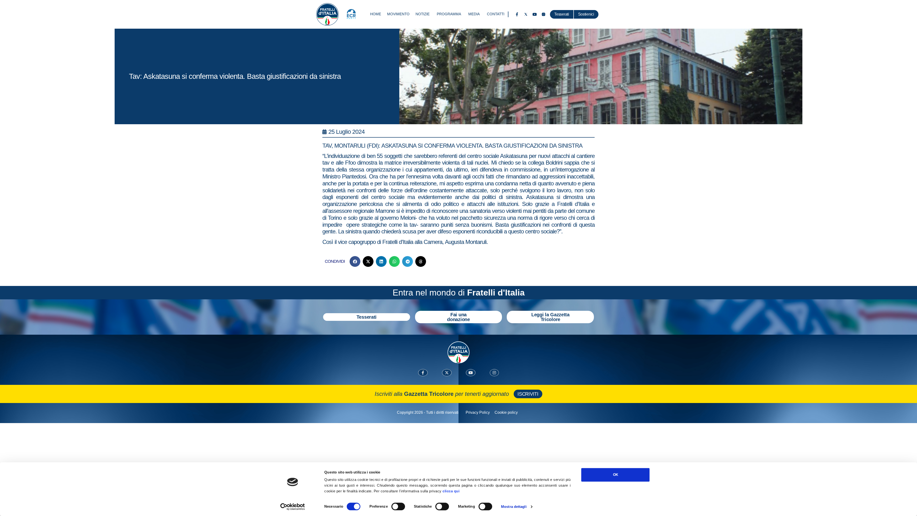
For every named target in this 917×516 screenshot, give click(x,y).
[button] (355, 261)
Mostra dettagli (514, 507)
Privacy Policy (478, 412)
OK (615, 475)
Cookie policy (506, 412)
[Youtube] (534, 14)
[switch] (398, 506)
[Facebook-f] (517, 14)
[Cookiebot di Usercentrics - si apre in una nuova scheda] (293, 506)
